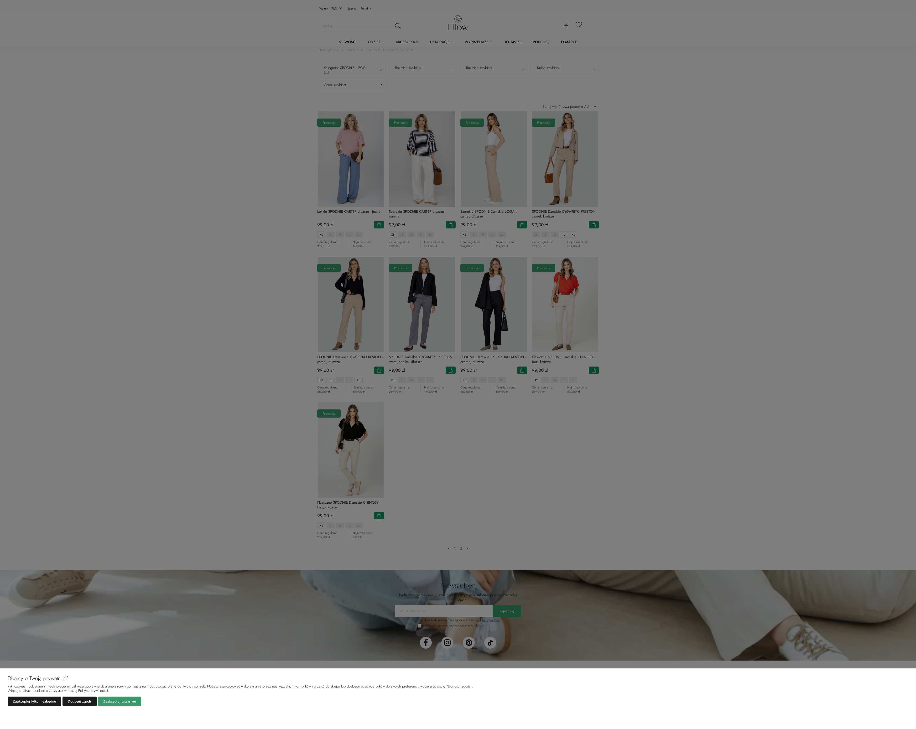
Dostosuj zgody (80, 701)
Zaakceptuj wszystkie (119, 701)
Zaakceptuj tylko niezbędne (34, 701)
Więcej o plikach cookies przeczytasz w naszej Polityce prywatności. (58, 690)
